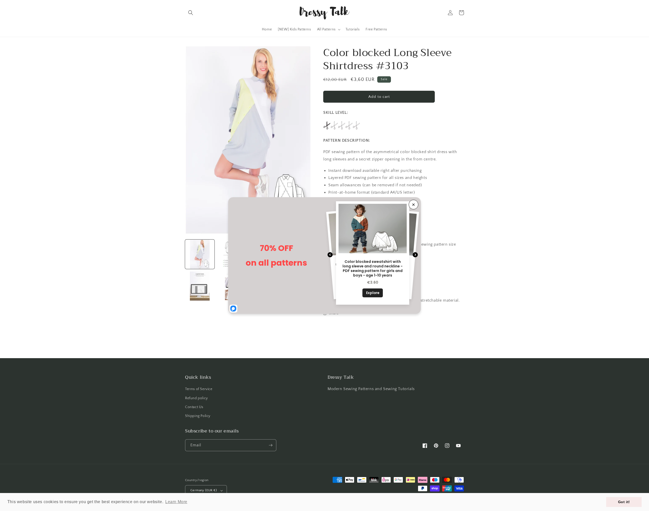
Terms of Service (198, 389)
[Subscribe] (270, 445)
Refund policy (196, 398)
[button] (190, 12)
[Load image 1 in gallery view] (199, 254)
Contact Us (194, 407)
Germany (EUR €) (203, 490)
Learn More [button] (176, 502)
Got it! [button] (624, 502)
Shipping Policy (197, 416)
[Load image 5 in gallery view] (199, 286)
